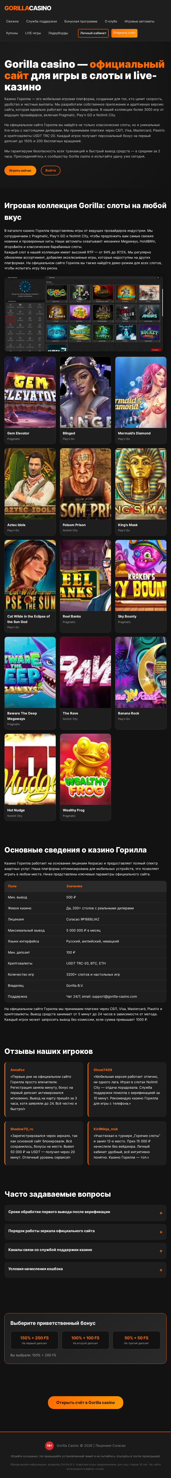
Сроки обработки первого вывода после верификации (59, 1212)
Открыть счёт (124, 33)
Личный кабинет (93, 33)
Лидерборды (58, 33)
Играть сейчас (20, 170)
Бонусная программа (80, 21)
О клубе (111, 21)
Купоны (12, 33)
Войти (50, 170)
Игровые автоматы (139, 21)
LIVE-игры (33, 33)
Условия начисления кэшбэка (35, 1269)
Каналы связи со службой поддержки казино (50, 1249)
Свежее (12, 21)
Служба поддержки (41, 21)
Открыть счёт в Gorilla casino (85, 1402)
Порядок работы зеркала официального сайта (51, 1231)
